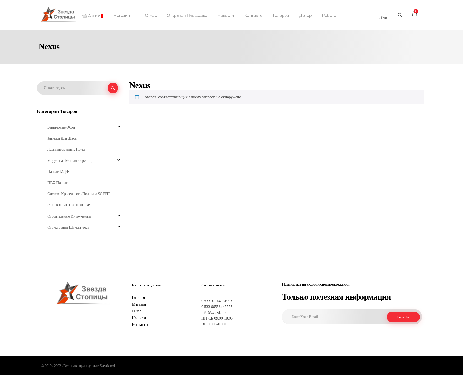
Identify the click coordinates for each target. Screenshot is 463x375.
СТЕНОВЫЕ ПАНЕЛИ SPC (69, 205)
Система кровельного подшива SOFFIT (78, 194)
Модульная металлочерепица (70, 160)
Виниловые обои (61, 127)
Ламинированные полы (66, 149)
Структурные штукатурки (68, 227)
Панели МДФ (58, 172)
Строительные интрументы (69, 216)
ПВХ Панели (57, 183)
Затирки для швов (62, 138)
